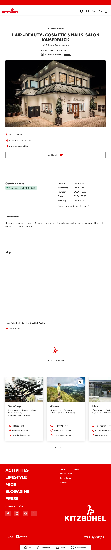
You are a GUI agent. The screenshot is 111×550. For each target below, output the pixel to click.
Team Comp (14, 406)
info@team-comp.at (20, 430)
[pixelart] (16, 537)
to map (67, 54)
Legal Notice (65, 478)
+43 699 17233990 (61, 426)
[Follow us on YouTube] (25, 513)
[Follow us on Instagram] (16, 513)
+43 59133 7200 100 (103, 426)
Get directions (14, 328)
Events (62, 547)
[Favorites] (39, 382)
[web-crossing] (94, 537)
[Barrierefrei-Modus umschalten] (81, 11)
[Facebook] (8, 513)
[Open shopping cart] (100, 11)
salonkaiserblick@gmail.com (20, 140)
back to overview (57, 28)
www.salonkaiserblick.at (19, 146)
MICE (10, 484)
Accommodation (81, 547)
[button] (106, 11)
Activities (17, 470)
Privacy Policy (66, 473)
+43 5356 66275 (18, 426)
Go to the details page (21, 435)
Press (11, 498)
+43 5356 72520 (15, 135)
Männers (54, 406)
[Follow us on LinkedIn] (34, 513)
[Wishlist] (94, 11)
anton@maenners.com (62, 430)
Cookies (63, 482)
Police (95, 406)
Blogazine (17, 491)
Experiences (45, 547)
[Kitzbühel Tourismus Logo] (10, 10)
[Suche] (87, 11)
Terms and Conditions (69, 469)
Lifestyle (16, 477)
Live (29, 547)
